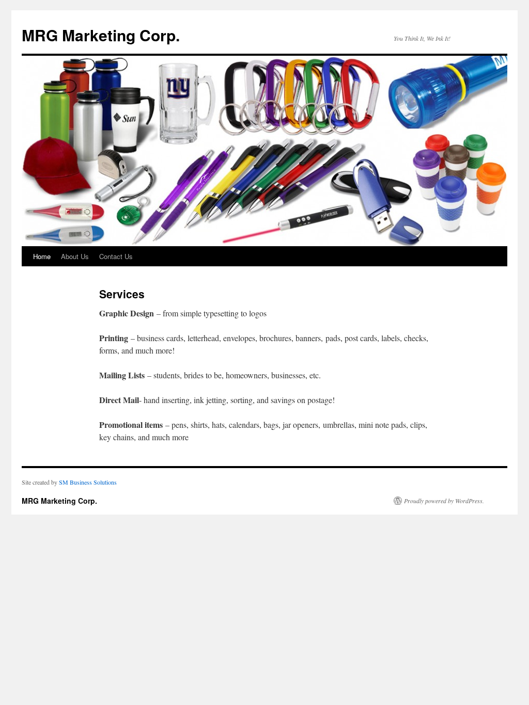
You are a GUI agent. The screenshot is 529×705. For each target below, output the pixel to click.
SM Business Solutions (88, 482)
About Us (75, 256)
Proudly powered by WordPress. (444, 500)
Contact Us (116, 256)
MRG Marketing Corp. (101, 35)
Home (42, 256)
